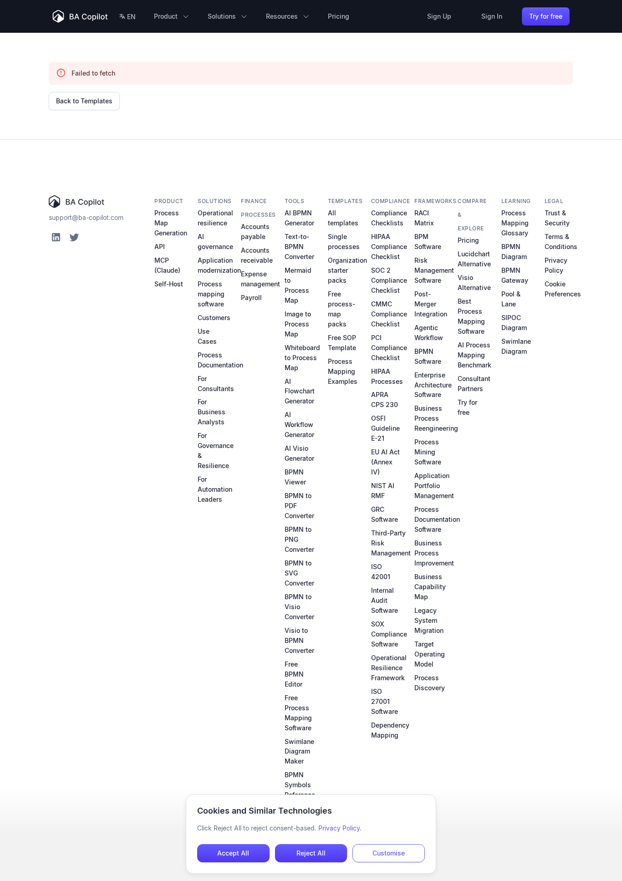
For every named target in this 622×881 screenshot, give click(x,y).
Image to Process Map (298, 324)
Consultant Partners (474, 383)
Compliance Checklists (389, 218)
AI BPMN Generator (299, 218)
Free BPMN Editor (294, 674)
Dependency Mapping (390, 730)
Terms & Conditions (561, 241)
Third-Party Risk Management (391, 543)
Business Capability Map (430, 587)
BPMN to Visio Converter (299, 607)
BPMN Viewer (295, 477)
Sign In (491, 16)
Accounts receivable (257, 255)
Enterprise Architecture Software (433, 385)
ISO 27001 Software (384, 701)
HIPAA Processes (387, 376)
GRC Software (384, 514)
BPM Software (427, 241)
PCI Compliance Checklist (389, 348)
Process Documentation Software (437, 519)
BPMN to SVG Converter (299, 573)
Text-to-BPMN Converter (299, 246)
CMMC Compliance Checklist (389, 314)
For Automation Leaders (215, 489)
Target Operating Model (429, 654)
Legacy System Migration (429, 620)
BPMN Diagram (514, 251)
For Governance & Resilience (216, 450)
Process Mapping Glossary (515, 223)
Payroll (251, 297)
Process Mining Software (427, 452)
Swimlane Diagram (516, 346)
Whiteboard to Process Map (302, 358)
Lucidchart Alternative (474, 259)
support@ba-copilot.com (86, 217)
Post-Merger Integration (430, 304)
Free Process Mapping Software (298, 713)
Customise (388, 853)
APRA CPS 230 (384, 399)
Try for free (545, 16)
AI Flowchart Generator (300, 391)
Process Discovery (429, 683)
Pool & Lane (510, 299)
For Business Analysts (211, 412)
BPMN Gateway (514, 275)
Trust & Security (557, 218)
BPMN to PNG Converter (299, 539)
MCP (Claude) (167, 265)
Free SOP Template (342, 342)
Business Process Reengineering (436, 418)
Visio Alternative (474, 282)
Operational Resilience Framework (389, 668)
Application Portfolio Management (434, 485)
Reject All (311, 853)
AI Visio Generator (299, 453)
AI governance (215, 241)
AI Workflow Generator (299, 424)
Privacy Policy (556, 265)
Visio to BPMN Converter (299, 640)
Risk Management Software (434, 270)
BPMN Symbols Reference (300, 785)
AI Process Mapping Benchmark (474, 355)
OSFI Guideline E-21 (385, 428)
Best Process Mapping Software (471, 316)
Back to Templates (84, 101)
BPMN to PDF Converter (299, 505)
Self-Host (168, 284)
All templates (343, 218)
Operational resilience (215, 218)
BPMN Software (427, 356)
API (159, 246)
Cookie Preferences (563, 289)
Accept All (233, 853)
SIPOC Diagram (514, 322)
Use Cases (207, 336)
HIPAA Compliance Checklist (389, 246)
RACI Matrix (424, 218)
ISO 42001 (380, 572)
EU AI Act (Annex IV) (385, 462)
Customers (214, 317)
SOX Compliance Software (389, 634)
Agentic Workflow (428, 332)
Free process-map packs (341, 309)
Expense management (260, 279)
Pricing (468, 240)
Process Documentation (220, 360)
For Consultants (216, 383)
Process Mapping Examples (342, 371)
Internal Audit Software (384, 600)
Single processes (344, 241)
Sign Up (439, 16)
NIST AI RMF (382, 490)
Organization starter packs (347, 270)
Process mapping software (211, 294)
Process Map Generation (170, 223)
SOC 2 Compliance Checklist (389, 280)
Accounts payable (255, 231)
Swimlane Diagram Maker (299, 751)
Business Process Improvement (434, 553)
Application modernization (219, 265)
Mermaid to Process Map (298, 285)
